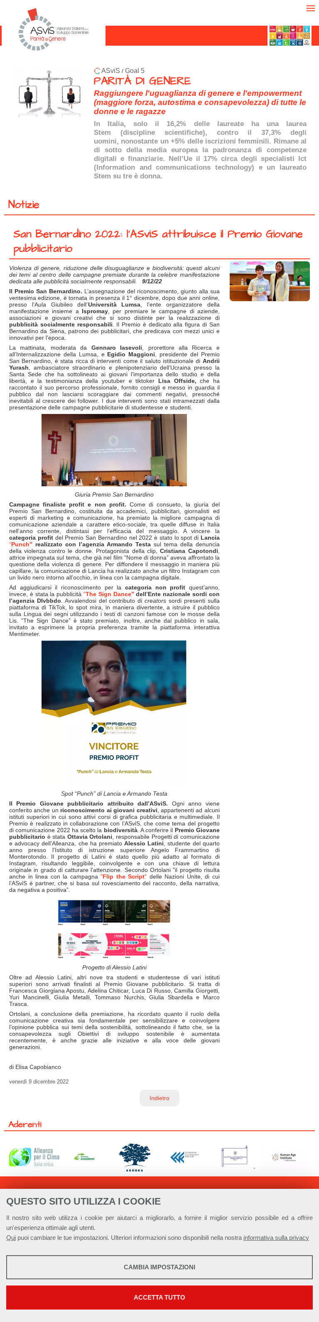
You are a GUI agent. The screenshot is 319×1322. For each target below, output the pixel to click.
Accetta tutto (159, 1297)
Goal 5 (135, 70)
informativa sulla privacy (276, 1237)
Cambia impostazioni (159, 1267)
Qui (11, 1237)
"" (124, 876)
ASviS (110, 70)
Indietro (159, 1098)
